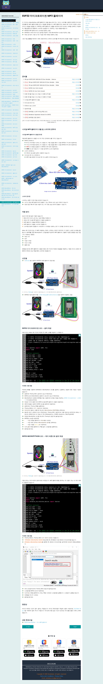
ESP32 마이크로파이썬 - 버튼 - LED (10, 50)
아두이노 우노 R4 (44, 14)
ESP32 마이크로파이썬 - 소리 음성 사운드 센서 (10, 160)
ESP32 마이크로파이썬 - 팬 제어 (9, 73)
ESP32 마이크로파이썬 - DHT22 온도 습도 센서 (10, 131)
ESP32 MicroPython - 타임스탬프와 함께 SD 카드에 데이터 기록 (10, 194)
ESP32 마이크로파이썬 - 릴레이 (9, 71)
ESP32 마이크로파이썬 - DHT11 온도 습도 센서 (10, 128)
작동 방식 (87, 23)
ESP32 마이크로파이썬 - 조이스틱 (9, 78)
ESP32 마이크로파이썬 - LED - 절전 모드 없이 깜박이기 (10, 25)
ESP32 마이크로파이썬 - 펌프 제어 (9, 155)
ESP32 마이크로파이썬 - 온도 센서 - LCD (10, 121)
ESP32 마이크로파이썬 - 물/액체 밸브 (10, 153)
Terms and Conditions (47, 676)
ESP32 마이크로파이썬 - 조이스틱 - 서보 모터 (10, 81)
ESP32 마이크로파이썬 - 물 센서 (9, 151)
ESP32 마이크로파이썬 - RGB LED (9, 33)
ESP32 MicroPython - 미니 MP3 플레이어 (10, 205)
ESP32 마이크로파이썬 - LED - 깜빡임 (10, 22)
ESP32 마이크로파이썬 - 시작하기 (9, 19)
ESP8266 (24, 14)
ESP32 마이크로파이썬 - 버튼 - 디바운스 (10, 41)
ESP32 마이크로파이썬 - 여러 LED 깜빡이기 (10, 28)
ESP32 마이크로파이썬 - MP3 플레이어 (10, 202)
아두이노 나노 (55, 14)
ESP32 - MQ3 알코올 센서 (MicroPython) (7, 179)
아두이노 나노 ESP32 (67, 14)
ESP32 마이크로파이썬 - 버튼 (8, 39)
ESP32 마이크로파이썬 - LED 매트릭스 (10, 110)
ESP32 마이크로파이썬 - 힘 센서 (9, 170)
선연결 (86, 25)
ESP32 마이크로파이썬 (82, 14)
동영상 (86, 35)
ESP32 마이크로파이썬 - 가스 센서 (9, 176)
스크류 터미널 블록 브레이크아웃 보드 (49, 295)
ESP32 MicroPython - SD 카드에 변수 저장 (10, 190)
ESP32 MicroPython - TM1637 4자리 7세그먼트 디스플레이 (10, 105)
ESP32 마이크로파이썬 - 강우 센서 (9, 157)
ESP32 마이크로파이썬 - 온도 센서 (9, 118)
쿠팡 (73, 79)
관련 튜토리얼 (88, 37)
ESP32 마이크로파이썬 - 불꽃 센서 (9, 173)
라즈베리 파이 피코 (96, 14)
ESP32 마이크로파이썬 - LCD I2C (9, 90)
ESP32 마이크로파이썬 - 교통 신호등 (10, 35)
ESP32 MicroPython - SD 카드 (9, 188)
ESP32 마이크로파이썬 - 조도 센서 (9, 59)
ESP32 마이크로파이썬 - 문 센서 (9, 139)
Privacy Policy (59, 676)
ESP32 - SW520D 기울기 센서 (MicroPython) (8, 165)
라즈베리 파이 (33, 14)
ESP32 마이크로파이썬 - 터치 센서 (9, 136)
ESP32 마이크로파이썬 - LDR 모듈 (9, 61)
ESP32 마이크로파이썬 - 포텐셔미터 (10, 53)
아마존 (77, 79)
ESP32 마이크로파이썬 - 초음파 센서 (10, 65)
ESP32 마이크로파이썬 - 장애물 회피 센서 (10, 184)
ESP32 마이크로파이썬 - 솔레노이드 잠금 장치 (10, 143)
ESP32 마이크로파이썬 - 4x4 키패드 (10, 115)
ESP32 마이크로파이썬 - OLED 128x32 (10, 96)
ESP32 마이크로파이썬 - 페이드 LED (10, 31)
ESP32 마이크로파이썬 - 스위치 (9, 44)
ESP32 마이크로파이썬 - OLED (8, 94)
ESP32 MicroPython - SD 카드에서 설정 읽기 (10, 198)
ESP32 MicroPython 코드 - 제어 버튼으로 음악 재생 (92, 32)
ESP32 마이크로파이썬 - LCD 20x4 (9, 92)
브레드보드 (27, 260)
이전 (28, 627)
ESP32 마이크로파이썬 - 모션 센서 (9, 68)
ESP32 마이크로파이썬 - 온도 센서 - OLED (10, 124)
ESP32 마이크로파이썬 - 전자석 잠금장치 (10, 146)
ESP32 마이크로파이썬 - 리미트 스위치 (10, 47)
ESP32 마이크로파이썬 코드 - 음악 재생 (92, 28)
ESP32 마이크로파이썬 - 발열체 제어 (10, 75)
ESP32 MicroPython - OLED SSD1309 (10, 98)
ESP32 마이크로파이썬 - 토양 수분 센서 (10, 86)
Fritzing (30, 292)
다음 (74, 627)
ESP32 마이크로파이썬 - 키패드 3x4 (10, 113)
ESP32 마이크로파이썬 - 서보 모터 (9, 56)
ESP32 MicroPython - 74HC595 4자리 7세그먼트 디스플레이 (10, 102)
